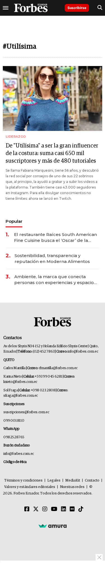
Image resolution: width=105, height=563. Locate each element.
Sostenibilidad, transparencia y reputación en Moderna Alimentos (52, 258)
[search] (99, 8)
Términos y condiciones (23, 480)
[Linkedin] (63, 509)
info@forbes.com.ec (82, 351)
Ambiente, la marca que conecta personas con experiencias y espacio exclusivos (54, 279)
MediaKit (72, 480)
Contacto (92, 480)
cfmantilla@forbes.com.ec (58, 368)
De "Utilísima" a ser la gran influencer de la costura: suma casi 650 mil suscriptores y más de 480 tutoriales (52, 153)
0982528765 (13, 437)
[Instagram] (44, 509)
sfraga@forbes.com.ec (20, 396)
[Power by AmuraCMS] (53, 526)
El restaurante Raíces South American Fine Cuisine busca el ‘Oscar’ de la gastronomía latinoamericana (55, 237)
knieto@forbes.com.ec (20, 382)
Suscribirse (76, 8)
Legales (53, 480)
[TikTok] (80, 509)
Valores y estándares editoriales (29, 487)
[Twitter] (36, 509)
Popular (14, 221)
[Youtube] (54, 509)
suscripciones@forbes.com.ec (26, 412)
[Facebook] (26, 509)
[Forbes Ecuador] (31, 8)
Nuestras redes (72, 487)
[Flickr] (72, 509)
